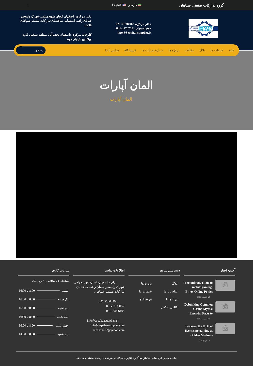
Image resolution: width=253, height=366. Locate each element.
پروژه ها (174, 50)
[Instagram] (38, 4)
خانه (231, 50)
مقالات (189, 50)
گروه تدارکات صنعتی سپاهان (201, 5)
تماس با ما (112, 50)
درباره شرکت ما (152, 50)
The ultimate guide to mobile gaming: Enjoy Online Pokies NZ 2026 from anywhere (198, 291)
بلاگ (202, 50)
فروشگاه (130, 50)
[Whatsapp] (34, 4)
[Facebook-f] (42, 4)
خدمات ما (217, 50)
